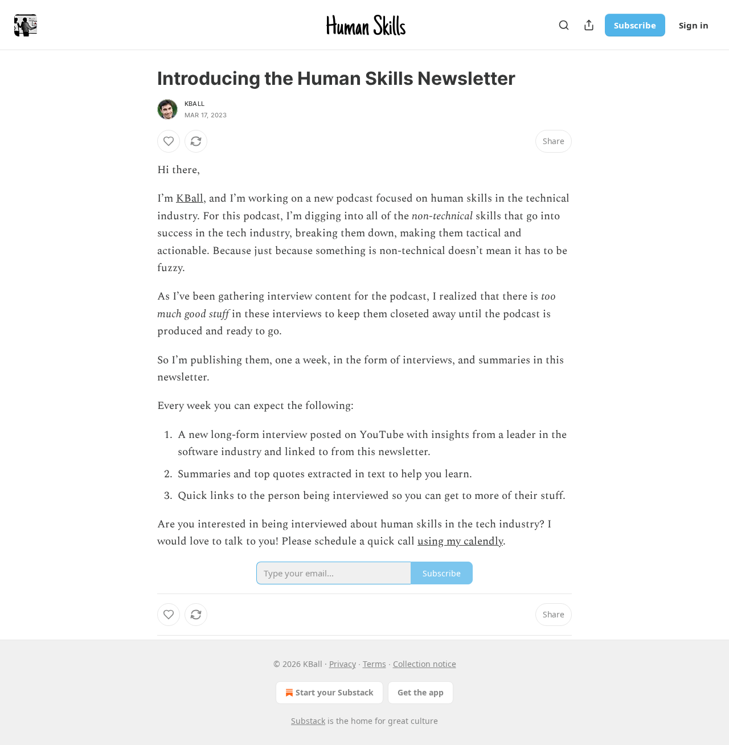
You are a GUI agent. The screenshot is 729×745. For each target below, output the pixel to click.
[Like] (168, 141)
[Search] (563, 25)
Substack (308, 720)
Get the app (421, 692)
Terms (374, 663)
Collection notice (424, 663)
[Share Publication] (589, 25)
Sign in (693, 25)
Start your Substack (335, 692)
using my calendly (460, 541)
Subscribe (635, 25)
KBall (194, 104)
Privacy (342, 663)
